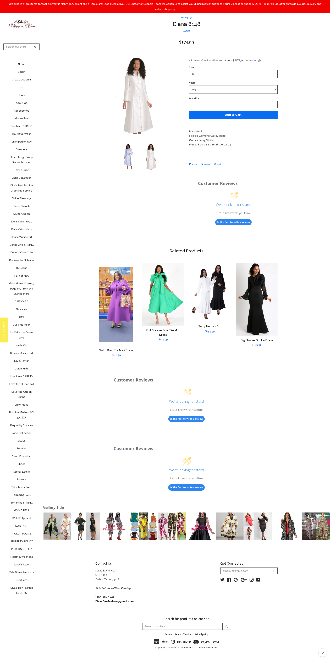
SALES (22, 440)
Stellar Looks (21, 471)
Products (21, 580)
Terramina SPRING (21, 502)
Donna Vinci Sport (21, 237)
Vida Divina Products (21, 572)
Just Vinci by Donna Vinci (21, 335)
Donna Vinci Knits (21, 229)
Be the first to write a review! (233, 222)
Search (168, 634)
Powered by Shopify (208, 647)
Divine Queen (21, 213)
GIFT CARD (21, 301)
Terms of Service (183, 634)
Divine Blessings (21, 198)
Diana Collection (21, 177)
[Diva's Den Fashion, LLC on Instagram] (252, 580)
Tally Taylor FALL (21, 487)
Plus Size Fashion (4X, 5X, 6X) (21, 415)
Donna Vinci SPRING (21, 244)
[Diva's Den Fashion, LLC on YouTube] (258, 580)
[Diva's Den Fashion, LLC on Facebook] (229, 580)
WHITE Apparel (21, 518)
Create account (21, 79)
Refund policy (201, 634)
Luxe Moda (21, 404)
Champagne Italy (22, 141)
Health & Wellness (21, 556)
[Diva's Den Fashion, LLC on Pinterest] (236, 580)
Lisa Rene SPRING (21, 376)
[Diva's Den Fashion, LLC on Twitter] (222, 580)
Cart (23, 64)
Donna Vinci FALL (21, 221)
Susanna (21, 479)
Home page (186, 17)
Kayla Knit (22, 345)
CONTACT (21, 525)
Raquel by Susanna (21, 425)
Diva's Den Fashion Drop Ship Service (21, 188)
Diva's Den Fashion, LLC (184, 647)
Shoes (21, 464)
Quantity (194, 98)
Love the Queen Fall (21, 384)
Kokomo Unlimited (21, 353)
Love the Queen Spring (21, 394)
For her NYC (21, 275)
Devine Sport (22, 170)
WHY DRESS (21, 510)
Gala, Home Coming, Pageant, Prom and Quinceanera (21, 288)
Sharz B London (21, 456)
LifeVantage (21, 564)
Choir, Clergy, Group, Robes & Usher (21, 160)
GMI (21, 317)
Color (192, 83)
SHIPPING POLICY (21, 541)
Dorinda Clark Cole (21, 252)
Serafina (21, 448)
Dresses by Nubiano (21, 260)
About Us (21, 103)
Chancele (21, 149)
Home (21, 95)
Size (191, 67)
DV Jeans (21, 268)
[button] (57, 526)
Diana (186, 30)
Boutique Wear (21, 133)
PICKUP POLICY (21, 533)
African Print (21, 118)
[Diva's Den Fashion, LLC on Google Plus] (243, 580)
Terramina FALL (21, 495)
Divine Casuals (21, 206)
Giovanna (21, 309)
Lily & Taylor (21, 360)
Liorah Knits (21, 368)
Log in (21, 71)
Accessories (21, 110)
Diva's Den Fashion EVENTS (21, 590)
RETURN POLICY (21, 549)
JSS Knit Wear (21, 324)
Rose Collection (21, 433)
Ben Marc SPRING (21, 126)
